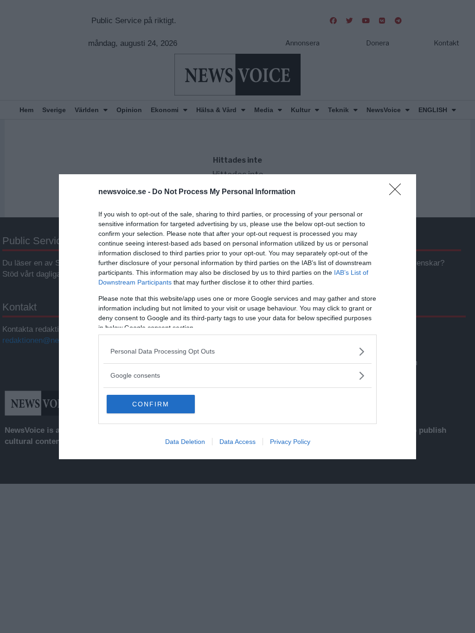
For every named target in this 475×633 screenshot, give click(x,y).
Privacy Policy (290, 441)
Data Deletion (185, 441)
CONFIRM (150, 404)
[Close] (398, 192)
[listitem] (237, 351)
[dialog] (237, 316)
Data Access (237, 441)
